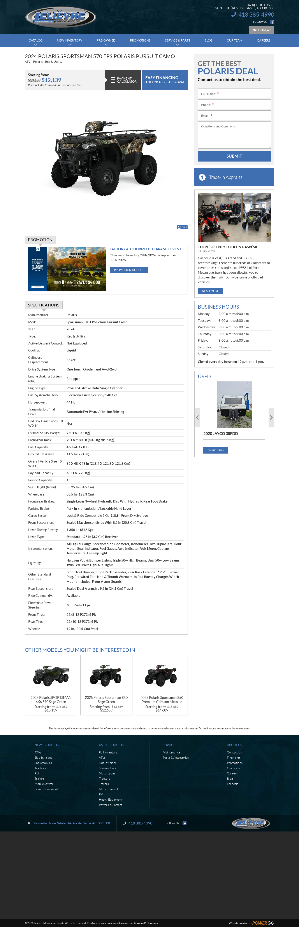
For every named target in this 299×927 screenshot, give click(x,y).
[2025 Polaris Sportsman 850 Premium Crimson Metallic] (161, 675)
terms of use (126, 923)
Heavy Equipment (110, 799)
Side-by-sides (43, 757)
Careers (232, 773)
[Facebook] (272, 22)
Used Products (111, 745)
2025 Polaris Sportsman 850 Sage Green (106, 700)
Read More (210, 291)
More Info (215, 450)
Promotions (235, 763)
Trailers (39, 778)
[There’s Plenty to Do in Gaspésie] (234, 217)
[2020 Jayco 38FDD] (234, 404)
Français (264, 30)
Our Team (233, 768)
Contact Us (234, 752)
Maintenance (171, 752)
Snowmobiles (43, 763)
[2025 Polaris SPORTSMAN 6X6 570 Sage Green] (51, 675)
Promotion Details (128, 270)
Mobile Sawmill (44, 784)
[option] (234, 417)
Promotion (40, 239)
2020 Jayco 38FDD (220, 433)
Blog (230, 778)
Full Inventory (108, 752)
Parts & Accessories (176, 757)
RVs (37, 773)
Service (169, 745)
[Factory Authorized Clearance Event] (67, 269)
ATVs (38, 752)
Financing (233, 757)
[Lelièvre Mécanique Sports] (61, 17)
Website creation (238, 923)
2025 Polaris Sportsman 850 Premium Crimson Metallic (162, 700)
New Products (47, 745)
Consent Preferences (146, 923)
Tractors (40, 768)
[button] (197, 417)
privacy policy (106, 923)
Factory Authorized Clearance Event (145, 249)
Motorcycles (107, 773)
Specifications (43, 305)
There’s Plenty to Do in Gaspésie (228, 247)
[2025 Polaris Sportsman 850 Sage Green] (106, 675)
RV (101, 794)
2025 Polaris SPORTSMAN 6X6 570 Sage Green (51, 700)
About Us (234, 745)
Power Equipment (46, 789)
